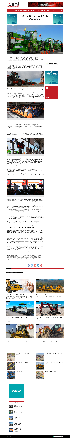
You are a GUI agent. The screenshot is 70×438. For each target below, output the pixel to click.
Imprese (32, 10)
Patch (36, 10)
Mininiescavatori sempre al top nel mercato (46, 340)
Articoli (53, 10)
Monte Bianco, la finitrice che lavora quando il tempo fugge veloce (18, 412)
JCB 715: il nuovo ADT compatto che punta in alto (18, 417)
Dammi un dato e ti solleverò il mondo (15, 294)
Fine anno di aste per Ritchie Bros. (22, 362)
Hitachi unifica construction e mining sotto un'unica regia (18, 423)
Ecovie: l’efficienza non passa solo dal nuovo (17, 317)
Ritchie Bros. (12, 272)
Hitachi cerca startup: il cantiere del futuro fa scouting (18, 429)
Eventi (21, 272)
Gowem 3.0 (43, 10)
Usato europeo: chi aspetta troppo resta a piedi (53, 353)
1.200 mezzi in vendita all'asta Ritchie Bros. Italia (54, 362)
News (48, 10)
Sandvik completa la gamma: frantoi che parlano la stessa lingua (18, 405)
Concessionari (26, 10)
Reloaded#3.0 (17, 272)
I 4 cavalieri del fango (41, 294)
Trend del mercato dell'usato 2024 (22, 371)
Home (16, 10)
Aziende (20, 10)
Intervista (8, 324)
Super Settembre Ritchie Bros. (50, 371)
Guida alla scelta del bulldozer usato (15, 340)
